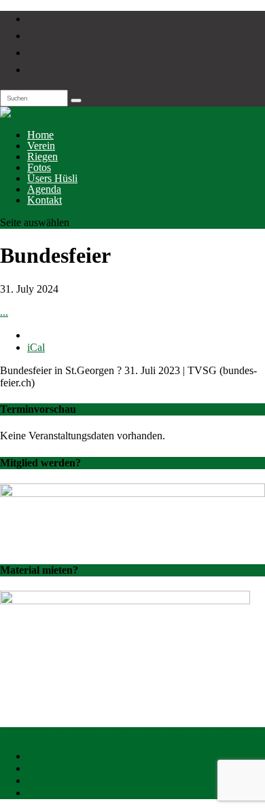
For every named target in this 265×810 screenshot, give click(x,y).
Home (40, 135)
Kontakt (44, 200)
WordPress (236, 733)
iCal (36, 347)
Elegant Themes (102, 733)
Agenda (44, 189)
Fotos (39, 167)
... (4, 312)
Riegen (42, 156)
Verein (41, 145)
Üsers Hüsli (52, 178)
